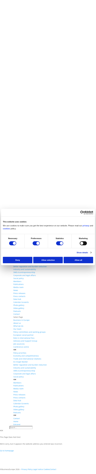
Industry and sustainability (24, 269)
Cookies (47, 469)
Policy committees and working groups (29, 332)
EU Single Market (20, 362)
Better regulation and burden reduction (30, 266)
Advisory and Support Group (25, 341)
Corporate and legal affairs (24, 275)
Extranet (16, 424)
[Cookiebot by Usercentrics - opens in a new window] (82, 212)
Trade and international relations (27, 359)
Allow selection (48, 260)
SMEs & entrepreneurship (24, 272)
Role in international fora (23, 338)
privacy (85, 226)
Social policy (18, 278)
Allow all (78, 260)
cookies (6, 229)
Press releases (19, 293)
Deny (17, 260)
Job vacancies (19, 344)
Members (17, 281)
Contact (16, 314)
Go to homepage (7, 450)
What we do (18, 326)
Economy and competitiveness (26, 356)
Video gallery (18, 308)
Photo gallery (18, 305)
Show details (82, 252)
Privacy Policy (26, 469)
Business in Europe (21, 320)
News (15, 290)
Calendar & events (21, 302)
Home (15, 421)
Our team (17, 329)
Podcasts (17, 311)
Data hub (17, 299)
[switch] (36, 243)
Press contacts (19, 296)
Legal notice (38, 469)
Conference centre (21, 347)
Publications (18, 284)
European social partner (23, 335)
